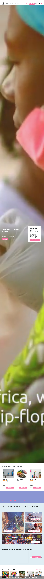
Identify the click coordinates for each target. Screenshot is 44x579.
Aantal (31, 557)
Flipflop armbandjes (20, 479)
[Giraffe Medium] (8, 473)
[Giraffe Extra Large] (35, 473)
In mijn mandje (36, 557)
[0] (40, 3)
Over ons (16, 3)
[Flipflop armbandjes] (22, 473)
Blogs (19, 3)
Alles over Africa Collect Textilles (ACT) (34, 531)
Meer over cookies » (34, 577)
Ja (25, 577)
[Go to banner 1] (13, 522)
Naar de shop (5, 239)
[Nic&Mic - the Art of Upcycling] (4, 3)
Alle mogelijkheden (35, 239)
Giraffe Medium (5, 479)
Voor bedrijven (31, 3)
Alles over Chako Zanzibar (35, 519)
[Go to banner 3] (33, 528)
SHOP (7, 3)
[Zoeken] (26, 3)
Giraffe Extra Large (33, 479)
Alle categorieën (38, 569)
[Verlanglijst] (39, 3)
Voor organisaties (11, 3)
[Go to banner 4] (22, 539)
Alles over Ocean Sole (8, 530)
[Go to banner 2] (33, 517)
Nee (29, 577)
